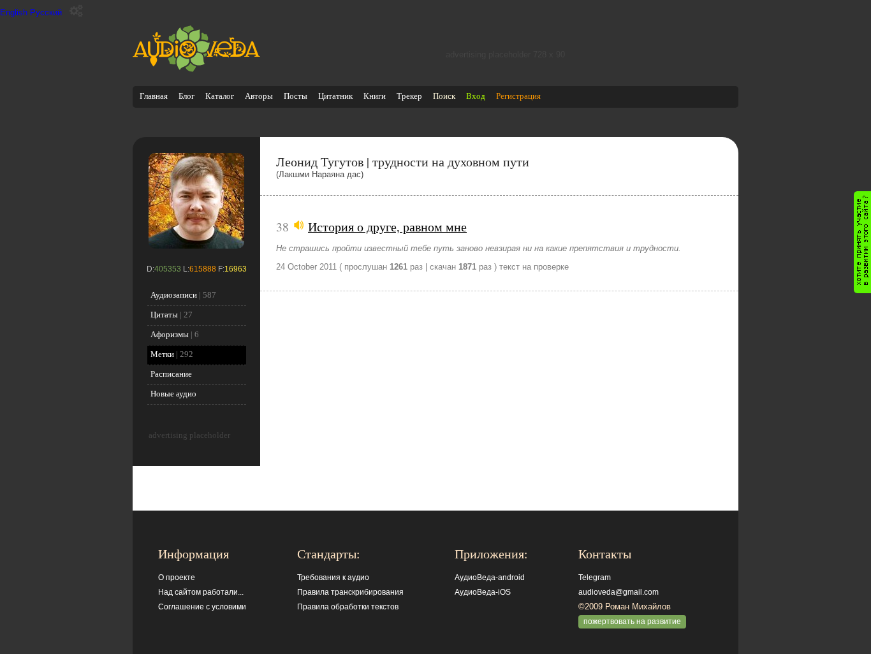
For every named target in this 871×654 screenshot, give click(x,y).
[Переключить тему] (76, 11)
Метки (162, 354)
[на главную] (196, 69)
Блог (186, 96)
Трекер (409, 96)
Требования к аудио (333, 577)
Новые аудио (173, 393)
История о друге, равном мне (387, 226)
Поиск (444, 96)
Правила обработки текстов (348, 606)
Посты (295, 96)
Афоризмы (169, 334)
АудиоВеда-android (490, 577)
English (13, 12)
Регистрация (518, 96)
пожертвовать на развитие (632, 621)
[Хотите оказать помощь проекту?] (862, 242)
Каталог (219, 96)
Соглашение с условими (202, 606)
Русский (46, 12)
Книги (374, 96)
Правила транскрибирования (350, 592)
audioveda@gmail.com (618, 592)
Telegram (594, 577)
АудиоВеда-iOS (483, 592)
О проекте (176, 577)
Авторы (259, 96)
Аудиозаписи (173, 295)
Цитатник (335, 96)
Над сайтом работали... (201, 592)
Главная (154, 96)
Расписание (171, 374)
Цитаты (164, 314)
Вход (475, 96)
